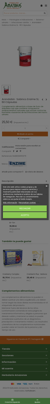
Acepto (25, 215)
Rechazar (24, 208)
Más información (10, 202)
